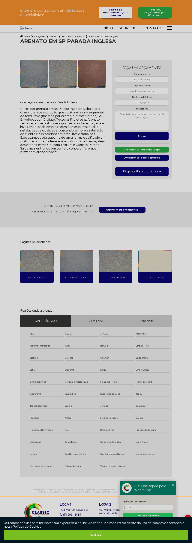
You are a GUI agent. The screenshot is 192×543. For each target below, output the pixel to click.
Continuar (96, 535)
